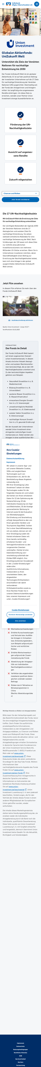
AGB (20, 1056)
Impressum (20, 1043)
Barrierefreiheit (20, 1059)
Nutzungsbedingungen (20, 1049)
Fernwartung (20, 1065)
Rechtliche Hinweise (20, 1053)
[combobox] (20, 193)
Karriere (20, 1062)
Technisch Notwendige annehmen (20, 615)
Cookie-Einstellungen (20, 610)
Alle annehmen (20, 621)
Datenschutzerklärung (15, 458)
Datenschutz (20, 1046)
